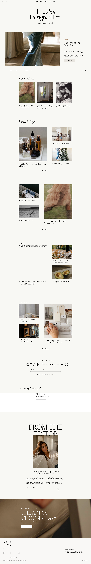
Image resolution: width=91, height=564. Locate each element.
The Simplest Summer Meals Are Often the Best (60, 144)
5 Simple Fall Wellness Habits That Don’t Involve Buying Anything (61, 261)
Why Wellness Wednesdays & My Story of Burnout (60, 282)
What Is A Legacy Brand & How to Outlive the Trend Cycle (57, 341)
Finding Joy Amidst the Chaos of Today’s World (63, 106)
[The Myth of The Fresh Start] (32, 49)
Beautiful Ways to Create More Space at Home (32, 165)
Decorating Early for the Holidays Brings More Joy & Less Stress (60, 164)
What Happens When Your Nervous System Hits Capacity (32, 282)
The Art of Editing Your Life (26, 220)
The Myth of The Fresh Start (72, 44)
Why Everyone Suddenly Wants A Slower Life (27, 201)
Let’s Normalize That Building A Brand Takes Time (27, 320)
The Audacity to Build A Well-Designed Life (26, 106)
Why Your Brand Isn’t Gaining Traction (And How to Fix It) (26, 340)
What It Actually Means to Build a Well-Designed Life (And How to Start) (45, 107)
